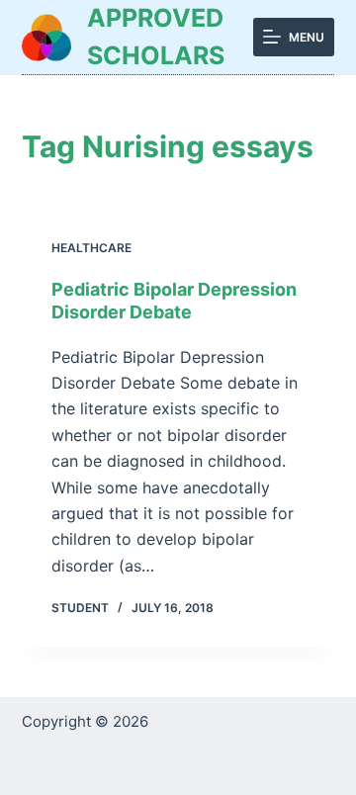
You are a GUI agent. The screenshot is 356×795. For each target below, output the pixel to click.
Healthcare (91, 247)
